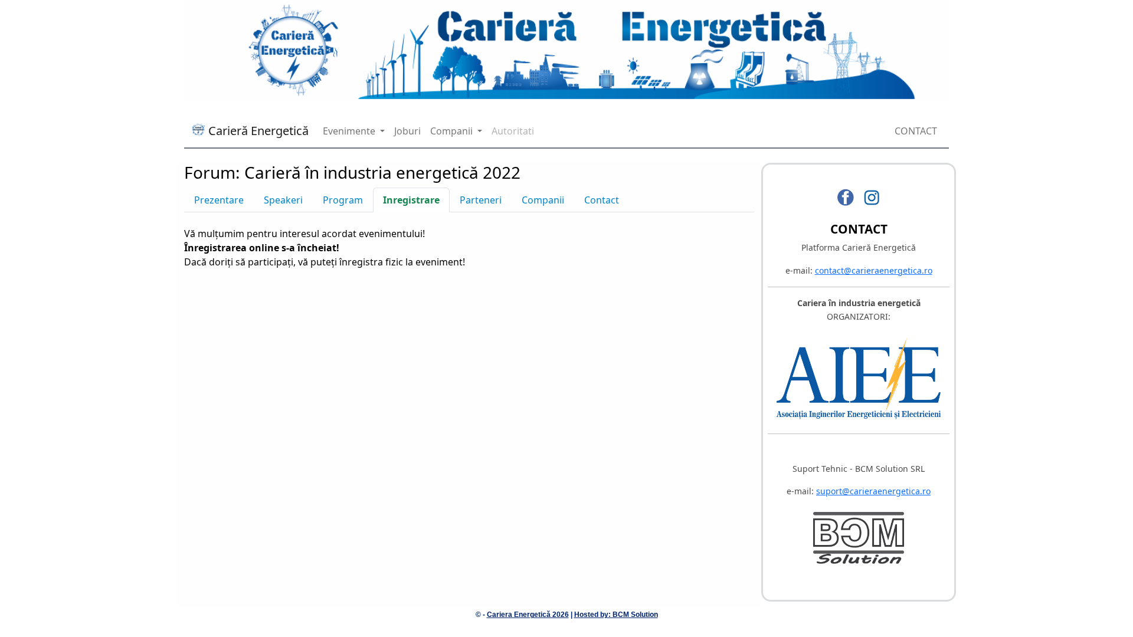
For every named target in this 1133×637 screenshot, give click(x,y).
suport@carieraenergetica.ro (873, 491)
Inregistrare (411, 199)
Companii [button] (452, 130)
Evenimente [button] (350, 130)
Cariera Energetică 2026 (528, 614)
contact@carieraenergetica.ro (873, 270)
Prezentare (219, 199)
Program (343, 199)
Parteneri (481, 199)
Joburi (407, 130)
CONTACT (916, 130)
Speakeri (283, 199)
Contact (601, 199)
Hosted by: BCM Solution (616, 614)
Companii (543, 199)
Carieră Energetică (257, 131)
